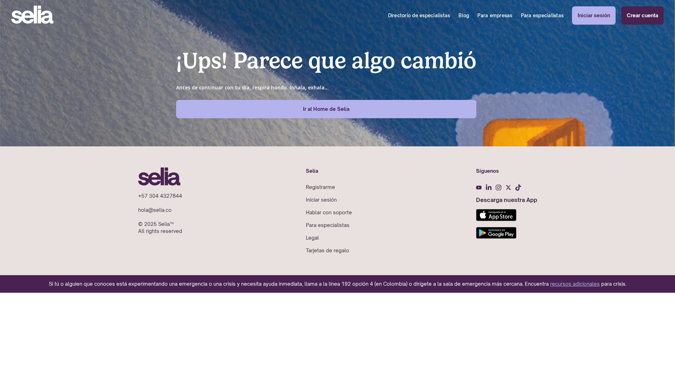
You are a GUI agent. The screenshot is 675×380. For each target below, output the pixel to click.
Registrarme (320, 187)
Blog (463, 15)
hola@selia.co (155, 210)
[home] (32, 15)
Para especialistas (542, 15)
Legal (312, 238)
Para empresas (494, 15)
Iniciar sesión (594, 15)
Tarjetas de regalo (327, 250)
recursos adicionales (575, 284)
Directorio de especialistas (419, 15)
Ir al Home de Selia (326, 109)
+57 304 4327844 (160, 196)
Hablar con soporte (329, 212)
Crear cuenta (642, 15)
